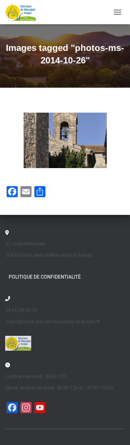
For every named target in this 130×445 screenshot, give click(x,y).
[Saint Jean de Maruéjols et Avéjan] (23, 12)
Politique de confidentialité (45, 277)
